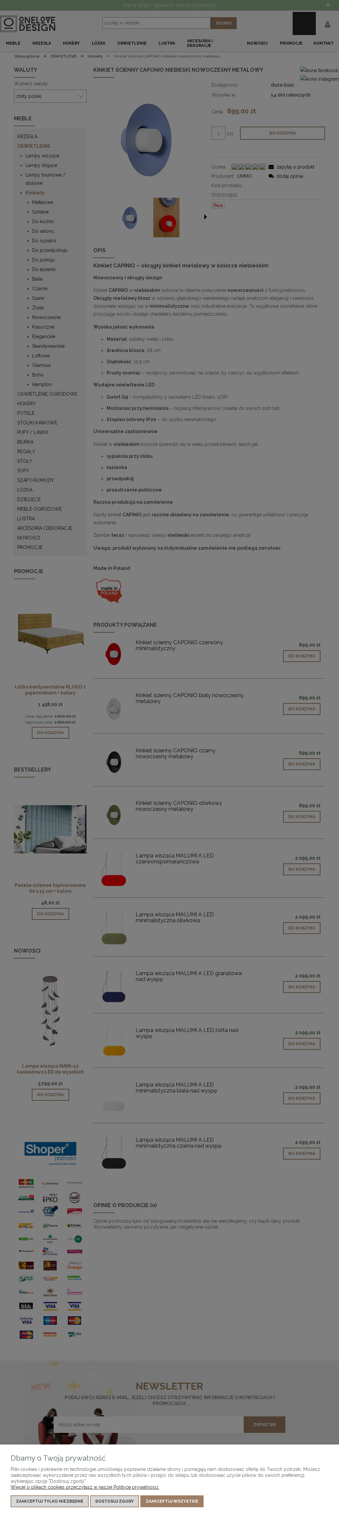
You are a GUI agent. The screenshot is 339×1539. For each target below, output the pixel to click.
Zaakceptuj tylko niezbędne (49, 1501)
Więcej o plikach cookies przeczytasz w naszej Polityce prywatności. (85, 1487)
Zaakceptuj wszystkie (172, 1501)
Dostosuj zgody (114, 1501)
